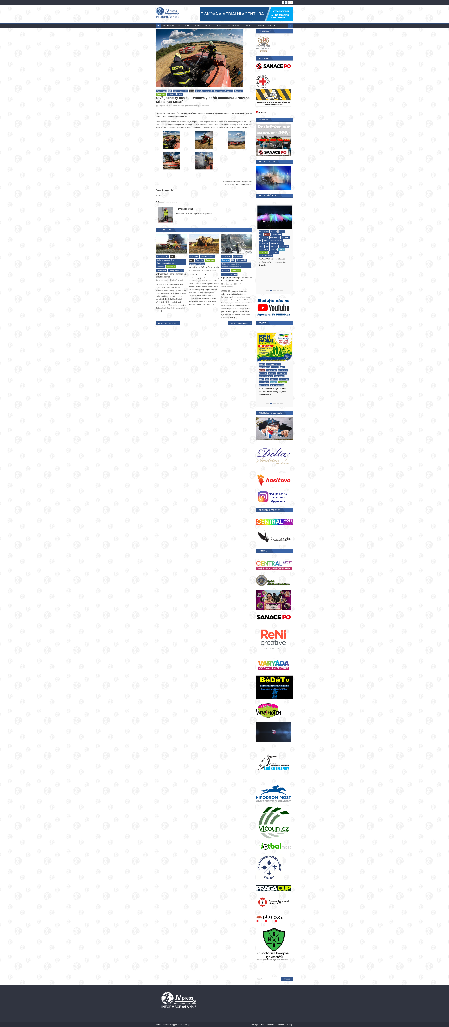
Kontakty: (270, 1021)
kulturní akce (263, 362)
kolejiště (279, 237)
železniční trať (263, 272)
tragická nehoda (265, 263)
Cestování (237, 259)
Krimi (187, 26)
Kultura (219, 26)
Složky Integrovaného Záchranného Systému (214, 91)
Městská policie (282, 240)
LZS (273, 240)
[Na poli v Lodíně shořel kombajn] (204, 247)
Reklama (271, 26)
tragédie (276, 260)
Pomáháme (270, 243)
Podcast (197, 26)
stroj (260, 260)
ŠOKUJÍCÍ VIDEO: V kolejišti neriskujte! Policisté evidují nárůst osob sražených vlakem (273, 281)
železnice (274, 269)
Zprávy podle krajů (171, 26)
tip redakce (272, 379)
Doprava (225, 263)
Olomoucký (241, 263)
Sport (207, 26)
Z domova (161, 94)
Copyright (254, 1021)
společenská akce (276, 373)
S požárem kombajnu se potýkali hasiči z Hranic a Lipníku (236, 282)
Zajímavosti (161, 273)
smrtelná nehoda (270, 254)
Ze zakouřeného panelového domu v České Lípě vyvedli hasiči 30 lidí (241, 326)
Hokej (289, 1021)
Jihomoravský (162, 259)
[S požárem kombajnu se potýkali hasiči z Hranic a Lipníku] (236, 247)
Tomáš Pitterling (177, 106)
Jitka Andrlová (177, 283)
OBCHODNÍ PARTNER (269, 510)
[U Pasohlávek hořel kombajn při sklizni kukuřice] (171, 247)
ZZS (260, 275)
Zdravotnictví (263, 269)
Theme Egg (186, 1021)
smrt (260, 254)
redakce (246, 26)
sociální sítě (263, 373)
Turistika (262, 382)
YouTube (262, 266)
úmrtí (275, 263)
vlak (281, 263)
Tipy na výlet (233, 26)
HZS (169, 91)
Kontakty (260, 26)
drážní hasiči (281, 234)
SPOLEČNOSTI (263, 376)
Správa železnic (277, 257)
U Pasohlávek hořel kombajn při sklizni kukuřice (171, 278)
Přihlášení (280, 1021)
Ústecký (270, 382)
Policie (261, 243)
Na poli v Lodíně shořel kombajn (204, 270)
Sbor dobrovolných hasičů (268, 246)
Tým (262, 1021)
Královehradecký (180, 91)
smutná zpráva (264, 257)
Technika (239, 91)
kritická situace (264, 240)
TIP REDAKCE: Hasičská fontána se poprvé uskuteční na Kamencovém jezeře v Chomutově (272, 395)
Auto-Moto (161, 91)
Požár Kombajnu (171, 205)
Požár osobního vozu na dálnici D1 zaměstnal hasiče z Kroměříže (169, 326)
